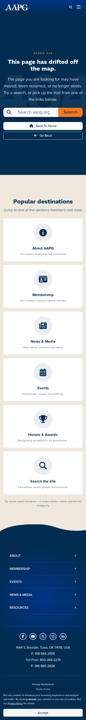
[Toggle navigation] (79, 7)
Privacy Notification (43, 684)
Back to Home (46, 125)
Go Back (45, 135)
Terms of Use (43, 689)
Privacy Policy (15, 703)
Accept (43, 712)
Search (70, 112)
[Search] (70, 7)
